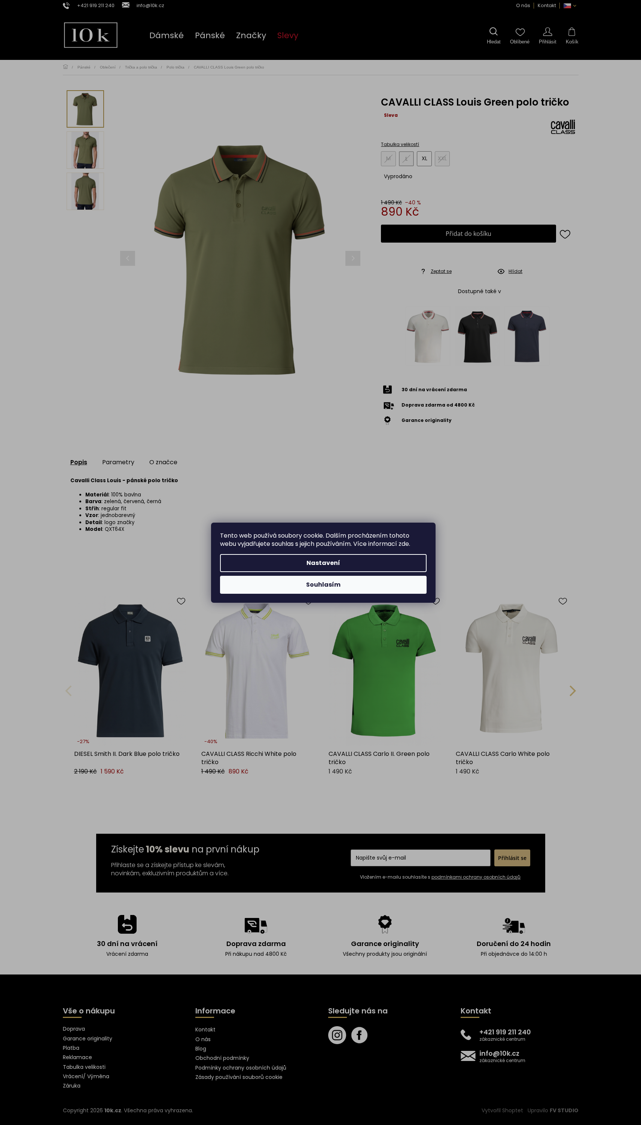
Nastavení (323, 563)
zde (404, 543)
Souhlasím (323, 584)
